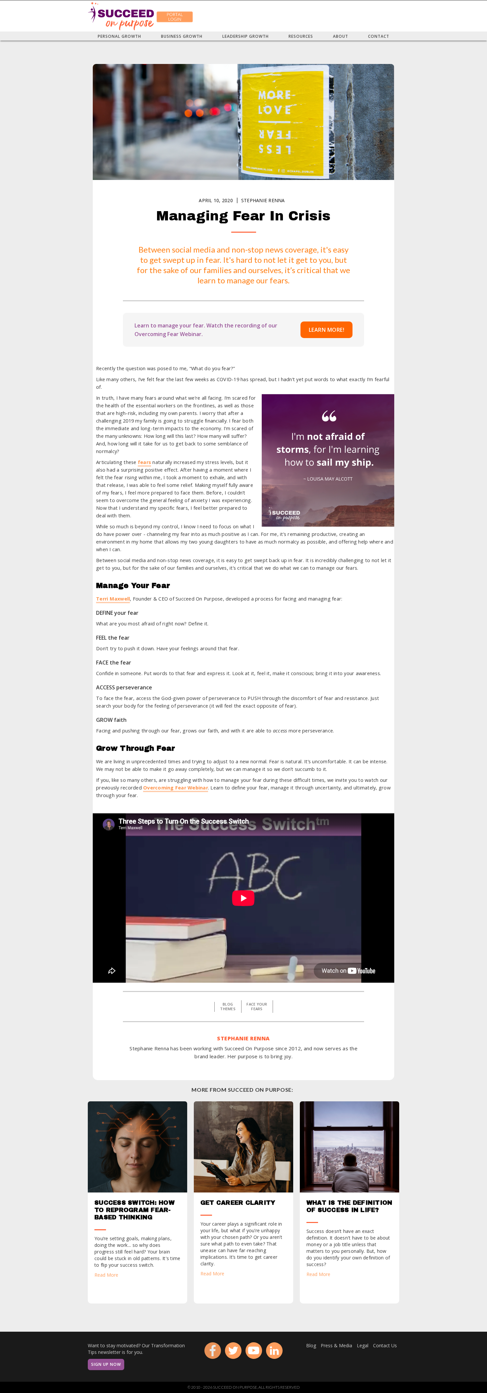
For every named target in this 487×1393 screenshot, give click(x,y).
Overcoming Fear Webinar (175, 787)
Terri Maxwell (113, 599)
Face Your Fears (256, 1006)
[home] (121, 16)
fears (144, 462)
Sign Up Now (106, 1364)
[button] (119, 36)
